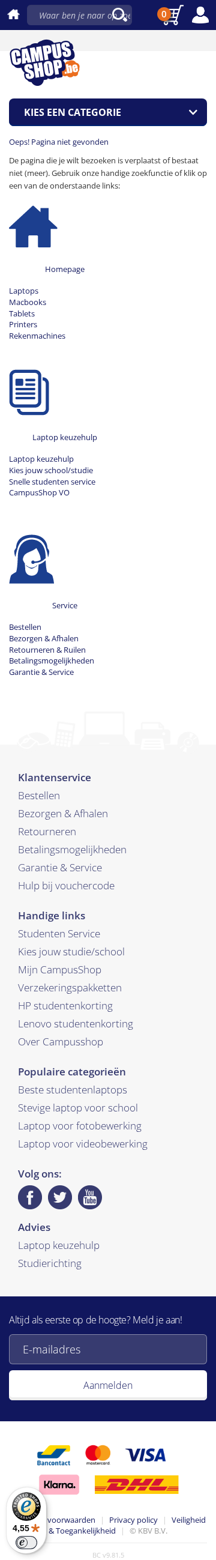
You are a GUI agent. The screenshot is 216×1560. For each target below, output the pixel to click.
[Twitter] (60, 1197)
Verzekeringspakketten (70, 987)
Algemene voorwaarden (52, 1519)
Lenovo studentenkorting (75, 1023)
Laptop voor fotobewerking (80, 1125)
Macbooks (27, 302)
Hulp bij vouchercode (66, 885)
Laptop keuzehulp (64, 437)
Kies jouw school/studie (51, 470)
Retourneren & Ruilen (47, 649)
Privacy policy (133, 1519)
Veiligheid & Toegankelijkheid (127, 1525)
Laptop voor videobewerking (83, 1143)
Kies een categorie (72, 112)
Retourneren (47, 831)
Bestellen (25, 626)
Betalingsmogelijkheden (51, 660)
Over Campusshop (60, 1041)
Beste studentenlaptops (72, 1089)
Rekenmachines (37, 335)
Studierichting (50, 1263)
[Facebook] (30, 1197)
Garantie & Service (41, 672)
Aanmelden (108, 1385)
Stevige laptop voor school (78, 1107)
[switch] (26, 1542)
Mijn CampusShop (59, 969)
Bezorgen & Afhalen (44, 638)
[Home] (33, 221)
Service (64, 605)
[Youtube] (90, 1197)
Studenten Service (59, 933)
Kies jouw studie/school (71, 951)
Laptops (23, 290)
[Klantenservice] (31, 557)
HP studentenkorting (65, 1005)
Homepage (65, 269)
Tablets (22, 313)
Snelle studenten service (52, 481)
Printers (23, 324)
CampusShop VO (39, 492)
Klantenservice (54, 777)
